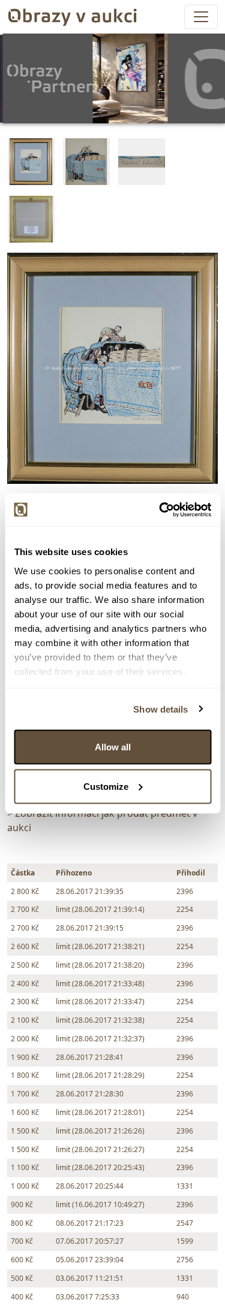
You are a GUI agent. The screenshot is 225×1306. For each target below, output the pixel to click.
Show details (160, 709)
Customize (105, 786)
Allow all (113, 747)
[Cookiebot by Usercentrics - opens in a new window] (160, 509)
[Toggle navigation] (201, 17)
